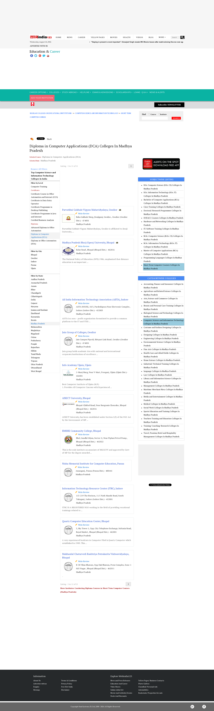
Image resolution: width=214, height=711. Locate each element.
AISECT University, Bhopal (76, 398)
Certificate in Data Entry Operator (41, 202)
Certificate (35, 190)
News (69, 37)
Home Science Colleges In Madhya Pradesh (162, 360)
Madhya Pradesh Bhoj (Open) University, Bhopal (88, 242)
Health (126, 37)
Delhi (33, 299)
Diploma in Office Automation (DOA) (43, 242)
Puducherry (36, 340)
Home (58, 37)
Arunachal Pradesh (39, 283)
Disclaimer (65, 690)
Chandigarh (36, 293)
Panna (33, 265)
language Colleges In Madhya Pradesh (160, 371)
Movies (113, 37)
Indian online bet (116, 690)
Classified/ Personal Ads (147, 687)
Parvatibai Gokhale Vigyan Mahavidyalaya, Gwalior (89, 209)
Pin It (49, 139)
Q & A (144, 92)
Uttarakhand (36, 367)
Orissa (33, 337)
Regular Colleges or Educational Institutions (51, 113)
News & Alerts (157, 92)
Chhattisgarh (36, 296)
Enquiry (36, 687)
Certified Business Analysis (42, 220)
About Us (37, 680)
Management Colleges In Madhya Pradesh (161, 385)
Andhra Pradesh (37, 279)
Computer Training (39, 186)
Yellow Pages (98, 37)
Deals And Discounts (118, 696)
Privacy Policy (66, 683)
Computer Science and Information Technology (96, 113)
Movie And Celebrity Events (121, 693)
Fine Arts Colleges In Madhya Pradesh (160, 349)
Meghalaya (35, 330)
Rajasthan (35, 347)
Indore (34, 261)
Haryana (34, 306)
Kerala (33, 320)
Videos (139, 37)
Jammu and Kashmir (39, 310)
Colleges (54, 92)
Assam (33, 286)
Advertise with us (39, 46)
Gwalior (34, 258)
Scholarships (123, 92)
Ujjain (33, 268)
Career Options (38, 92)
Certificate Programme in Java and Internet (43, 215)
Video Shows (115, 687)
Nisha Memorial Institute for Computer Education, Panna (93, 463)
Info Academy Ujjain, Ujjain (76, 365)
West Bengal (36, 371)
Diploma (34, 224)
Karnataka (35, 317)
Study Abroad (69, 92)
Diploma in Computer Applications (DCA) (40, 235)
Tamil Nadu (36, 354)
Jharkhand (35, 313)
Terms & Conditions (69, 680)
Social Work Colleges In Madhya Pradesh (161, 407)
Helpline (84, 92)
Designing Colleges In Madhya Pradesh (160, 334)
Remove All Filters (39, 169)
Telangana (35, 357)
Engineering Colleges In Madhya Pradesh (161, 338)
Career (81, 37)
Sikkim (33, 351)
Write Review (83, 213)
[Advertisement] (107, 17)
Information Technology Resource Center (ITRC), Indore (92, 488)
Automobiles (143, 690)
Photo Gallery (143, 683)
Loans (137, 92)
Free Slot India (67, 687)
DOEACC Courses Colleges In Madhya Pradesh (163, 218)
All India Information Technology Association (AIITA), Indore (95, 299)
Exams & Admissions (102, 92)
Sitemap (36, 690)
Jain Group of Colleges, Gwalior (79, 332)
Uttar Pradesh (37, 364)
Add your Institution (42, 98)
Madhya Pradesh (38, 323)
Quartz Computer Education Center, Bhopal (85, 521)
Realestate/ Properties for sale (150, 693)
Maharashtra (36, 327)
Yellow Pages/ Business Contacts (151, 680)
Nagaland (35, 333)
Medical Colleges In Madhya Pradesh (159, 404)
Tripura (34, 361)
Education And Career (118, 683)
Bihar (33, 289)
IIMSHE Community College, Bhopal (81, 430)
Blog (151, 37)
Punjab (34, 344)
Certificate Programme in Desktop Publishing (41, 208)
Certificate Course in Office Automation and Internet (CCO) (44, 195)
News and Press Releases (120, 680)
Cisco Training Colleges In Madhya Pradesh (162, 207)
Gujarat (34, 303)
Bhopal (34, 254)
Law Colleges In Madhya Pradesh (158, 375)
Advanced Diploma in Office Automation (42, 229)
